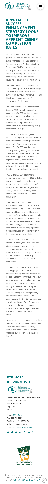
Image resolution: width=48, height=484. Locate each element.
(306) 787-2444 (18, 415)
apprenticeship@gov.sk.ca (22, 427)
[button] (40, 6)
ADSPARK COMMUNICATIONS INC (27, 480)
